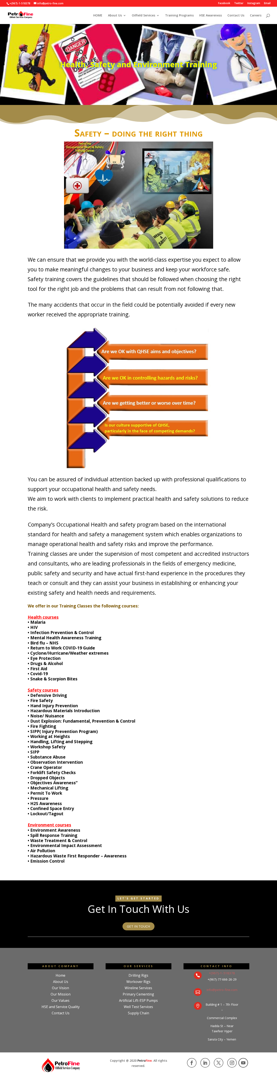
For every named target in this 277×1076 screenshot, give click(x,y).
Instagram (253, 3)
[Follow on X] (218, 1063)
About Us (115, 15)
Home (60, 975)
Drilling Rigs (138, 975)
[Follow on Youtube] (243, 1063)
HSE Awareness (210, 15)
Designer (60, 1019)
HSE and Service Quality (61, 1006)
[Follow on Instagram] (232, 1063)
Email (267, 3)
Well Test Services (138, 1006)
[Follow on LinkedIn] (205, 1063)
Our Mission (61, 994)
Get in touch (138, 926)
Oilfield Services (143, 15)
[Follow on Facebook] (191, 1063)
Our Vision (60, 988)
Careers (255, 15)
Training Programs (179, 15)
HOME (97, 15)
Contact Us (235, 15)
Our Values (60, 1000)
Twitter (238, 3)
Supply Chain (138, 1013)
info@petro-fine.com (222, 989)
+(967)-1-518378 (222, 973)
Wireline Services (138, 988)
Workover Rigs (138, 981)
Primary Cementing (138, 994)
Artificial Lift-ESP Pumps (138, 1000)
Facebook (224, 3)
